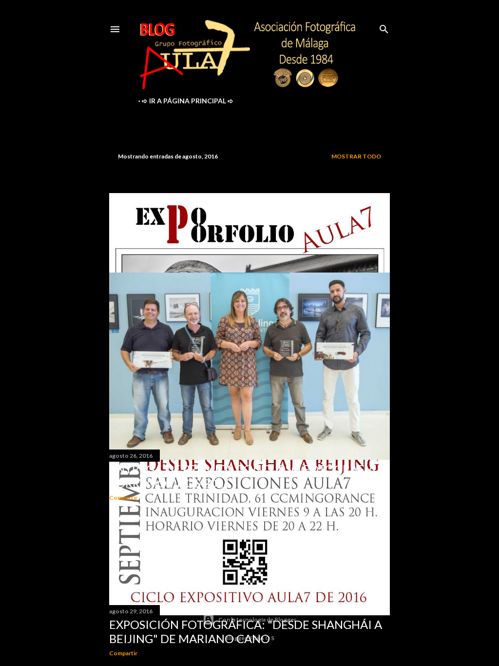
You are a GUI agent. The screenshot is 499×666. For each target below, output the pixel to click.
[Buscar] (384, 27)
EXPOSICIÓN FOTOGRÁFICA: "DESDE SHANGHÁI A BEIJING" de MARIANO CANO (245, 631)
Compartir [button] (123, 653)
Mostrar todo (356, 156)
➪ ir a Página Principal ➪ (187, 101)
